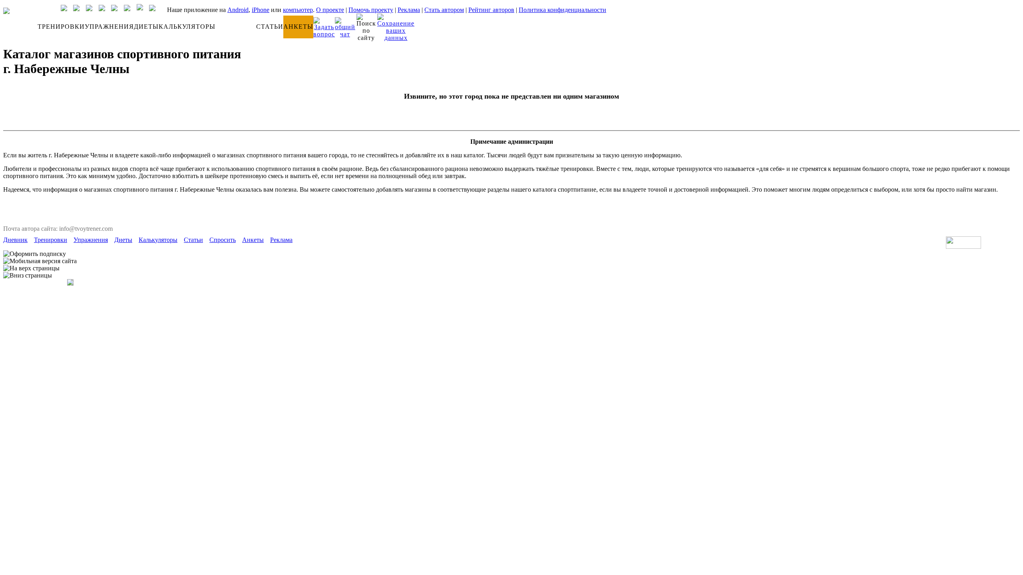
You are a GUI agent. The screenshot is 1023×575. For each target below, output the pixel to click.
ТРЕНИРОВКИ (61, 26)
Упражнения (91, 239)
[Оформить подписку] (34, 254)
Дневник (15, 239)
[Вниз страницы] (27, 275)
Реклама (409, 9)
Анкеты (253, 239)
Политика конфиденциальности (562, 9)
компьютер (298, 9)
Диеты (123, 239)
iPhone (260, 9)
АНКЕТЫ (298, 26)
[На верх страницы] (31, 268)
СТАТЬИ (269, 26)
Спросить (222, 239)
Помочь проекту (370, 9)
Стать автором (444, 9)
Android (238, 9)
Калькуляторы (158, 239)
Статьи (193, 239)
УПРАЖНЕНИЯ (109, 26)
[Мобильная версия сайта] (40, 261)
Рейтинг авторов (491, 9)
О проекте (330, 9)
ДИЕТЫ (146, 26)
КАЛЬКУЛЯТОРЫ (187, 26)
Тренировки (50, 239)
